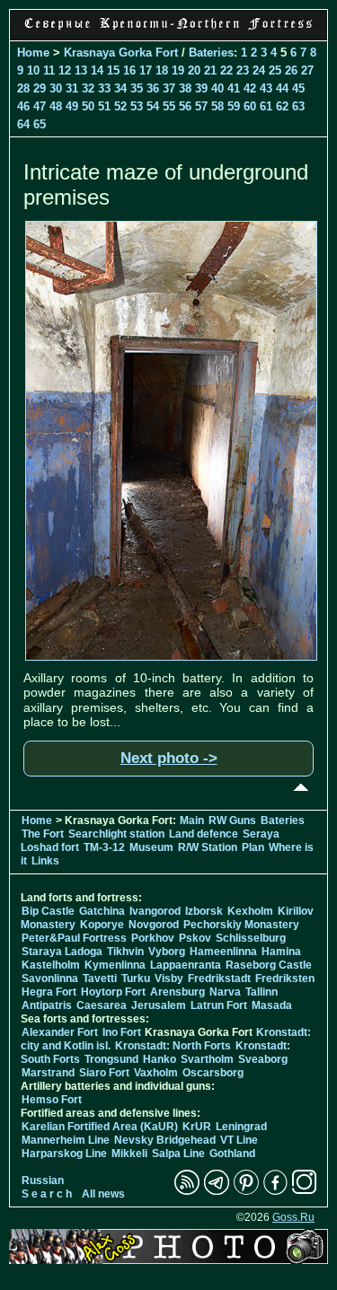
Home (33, 52)
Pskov (195, 938)
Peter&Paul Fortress (74, 938)
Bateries (211, 52)
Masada (272, 1005)
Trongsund (111, 1059)
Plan (253, 847)
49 (72, 106)
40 (217, 88)
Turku (135, 978)
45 (298, 88)
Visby (169, 978)
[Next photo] (171, 656)
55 (169, 106)
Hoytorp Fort (113, 992)
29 (39, 88)
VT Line (239, 1140)
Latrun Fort (219, 1005)
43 (266, 88)
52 (120, 106)
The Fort (43, 834)
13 (81, 70)
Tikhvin (125, 951)
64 (23, 124)
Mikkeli (129, 1153)
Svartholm (207, 1059)
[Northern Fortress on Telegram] (216, 1191)
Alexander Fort (60, 1032)
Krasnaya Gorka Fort (121, 52)
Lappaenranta (185, 965)
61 (266, 106)
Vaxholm (156, 1072)
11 (49, 70)
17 (145, 70)
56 (185, 106)
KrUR (196, 1126)
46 (23, 106)
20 (194, 70)
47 (39, 106)
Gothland (232, 1153)
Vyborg (166, 951)
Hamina (281, 951)
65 (39, 124)
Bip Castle (48, 911)
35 (136, 88)
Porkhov (152, 938)
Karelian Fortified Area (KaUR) (100, 1126)
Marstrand (48, 1072)
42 (250, 88)
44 (282, 88)
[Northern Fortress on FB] (275, 1191)
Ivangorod (155, 911)
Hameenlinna (223, 951)
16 (129, 70)
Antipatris (47, 1005)
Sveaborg (263, 1059)
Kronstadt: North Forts (174, 1046)
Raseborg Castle (269, 965)
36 (152, 88)
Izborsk (204, 911)
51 (104, 106)
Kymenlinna (115, 965)
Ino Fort (121, 1032)
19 (178, 70)
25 (275, 70)
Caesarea (101, 1005)
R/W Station (207, 847)
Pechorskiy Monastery (241, 924)
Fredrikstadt (219, 978)
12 (64, 70)
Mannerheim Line (66, 1140)
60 (250, 106)
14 (97, 70)
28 (23, 88)
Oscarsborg (213, 1072)
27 (307, 70)
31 (72, 88)
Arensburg (177, 992)
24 (259, 70)
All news (103, 1194)
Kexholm (250, 911)
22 (226, 70)
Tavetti (100, 978)
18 (161, 70)
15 (113, 70)
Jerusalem (158, 1005)
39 (201, 88)
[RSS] (187, 1191)
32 (88, 88)
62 (282, 106)
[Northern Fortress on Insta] (304, 1191)
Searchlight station (116, 834)
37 (169, 88)
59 (233, 106)
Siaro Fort (104, 1072)
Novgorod (154, 924)
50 (88, 106)
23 (242, 70)
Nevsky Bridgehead (165, 1140)
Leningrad (241, 1126)
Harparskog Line (64, 1153)
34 (120, 88)
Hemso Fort (52, 1099)
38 (185, 88)
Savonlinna (50, 978)
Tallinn (261, 992)
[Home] (168, 30)
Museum (151, 847)
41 (233, 88)
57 (201, 106)
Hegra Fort (49, 992)
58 (217, 106)
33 (104, 88)
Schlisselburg (251, 938)
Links (45, 861)
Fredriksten (285, 978)
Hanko (159, 1059)
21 (210, 70)
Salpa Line (178, 1153)
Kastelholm (51, 965)
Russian (43, 1180)
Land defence (203, 834)
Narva (225, 992)
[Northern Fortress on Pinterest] (246, 1191)
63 (298, 106)
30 (55, 88)
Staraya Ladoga (62, 951)
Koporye (102, 924)
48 (55, 106)
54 (152, 106)
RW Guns (232, 820)
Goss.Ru (293, 1217)
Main (192, 820)
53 (136, 106)
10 (33, 70)
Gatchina (102, 911)
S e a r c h (47, 1194)
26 (291, 70)
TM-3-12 (104, 847)
